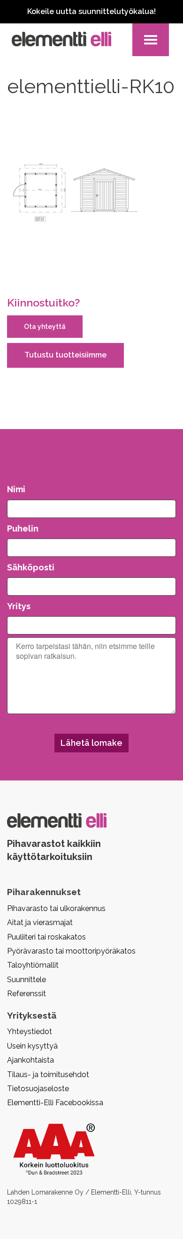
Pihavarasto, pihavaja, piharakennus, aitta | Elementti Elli (61, 39)
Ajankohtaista (30, 1060)
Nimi (16, 489)
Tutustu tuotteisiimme (65, 354)
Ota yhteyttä (45, 326)
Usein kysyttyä (32, 1046)
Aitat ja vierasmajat (40, 922)
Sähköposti (30, 567)
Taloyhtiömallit (33, 965)
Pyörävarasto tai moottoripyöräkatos (71, 951)
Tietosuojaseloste (38, 1088)
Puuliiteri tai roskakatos (46, 937)
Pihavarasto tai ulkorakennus (56, 908)
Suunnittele (26, 979)
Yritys (18, 606)
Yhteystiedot (29, 1031)
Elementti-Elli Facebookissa (55, 1102)
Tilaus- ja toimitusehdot (48, 1074)
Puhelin (22, 528)
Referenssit (26, 993)
